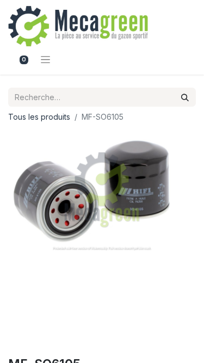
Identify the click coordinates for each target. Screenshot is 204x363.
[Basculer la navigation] (45, 59)
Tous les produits (39, 116)
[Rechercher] (185, 97)
